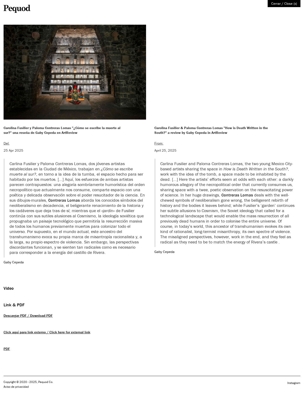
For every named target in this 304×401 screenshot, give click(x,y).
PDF (7, 348)
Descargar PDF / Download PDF (28, 315)
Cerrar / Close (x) (284, 3)
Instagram (293, 383)
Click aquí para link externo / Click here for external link (47, 332)
